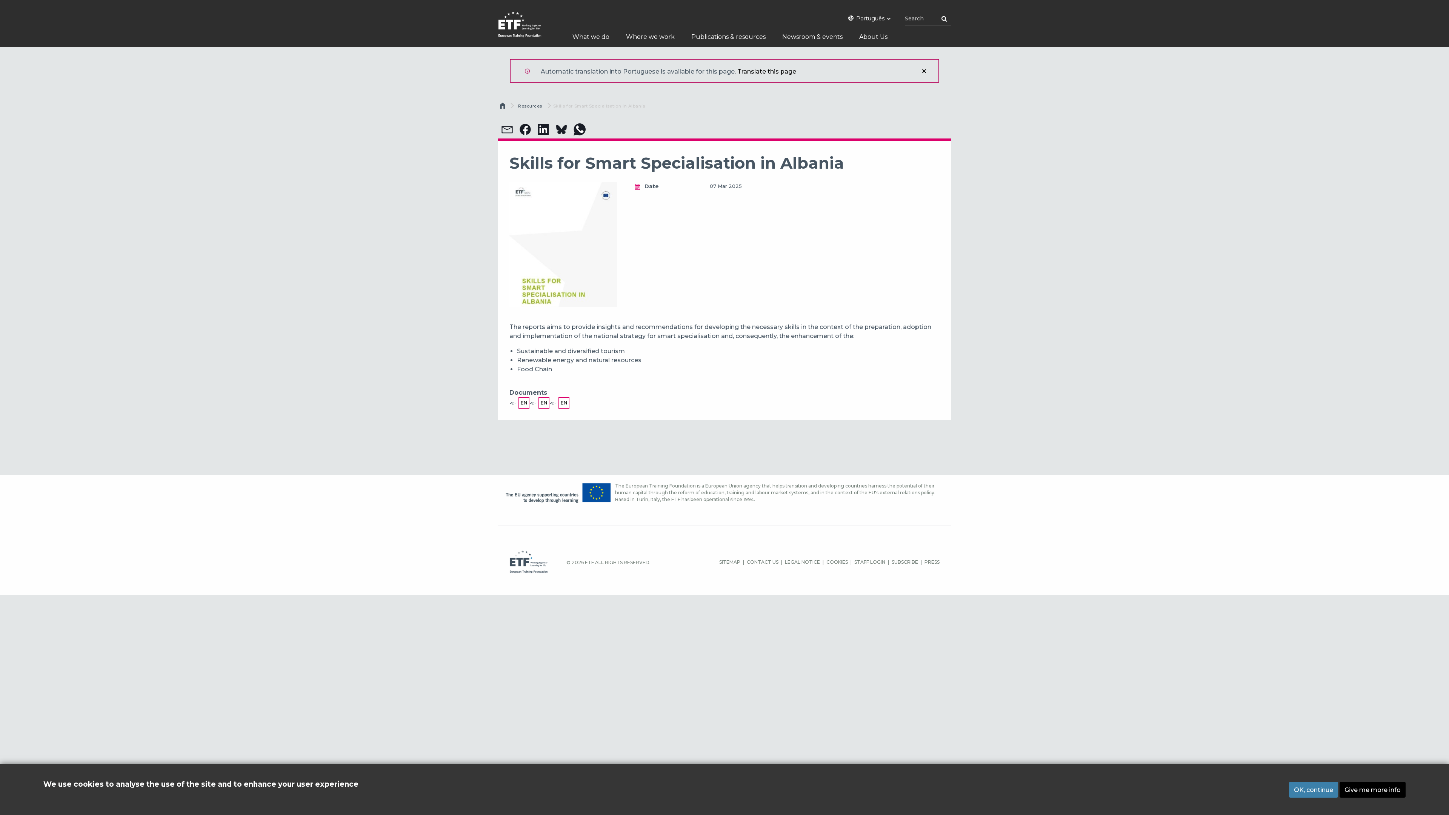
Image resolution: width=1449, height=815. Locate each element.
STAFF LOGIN (869, 562)
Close (924, 71)
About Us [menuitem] (873, 36)
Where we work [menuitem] (650, 36)
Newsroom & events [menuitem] (812, 36)
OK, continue (1313, 789)
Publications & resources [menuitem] (728, 36)
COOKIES (837, 562)
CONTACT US (762, 562)
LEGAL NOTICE (802, 562)
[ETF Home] (527, 29)
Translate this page (766, 71)
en (524, 403)
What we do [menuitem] (590, 36)
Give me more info (1372, 789)
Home (503, 107)
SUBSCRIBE (905, 562)
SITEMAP (729, 562)
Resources (530, 106)
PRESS (932, 562)
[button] (507, 129)
